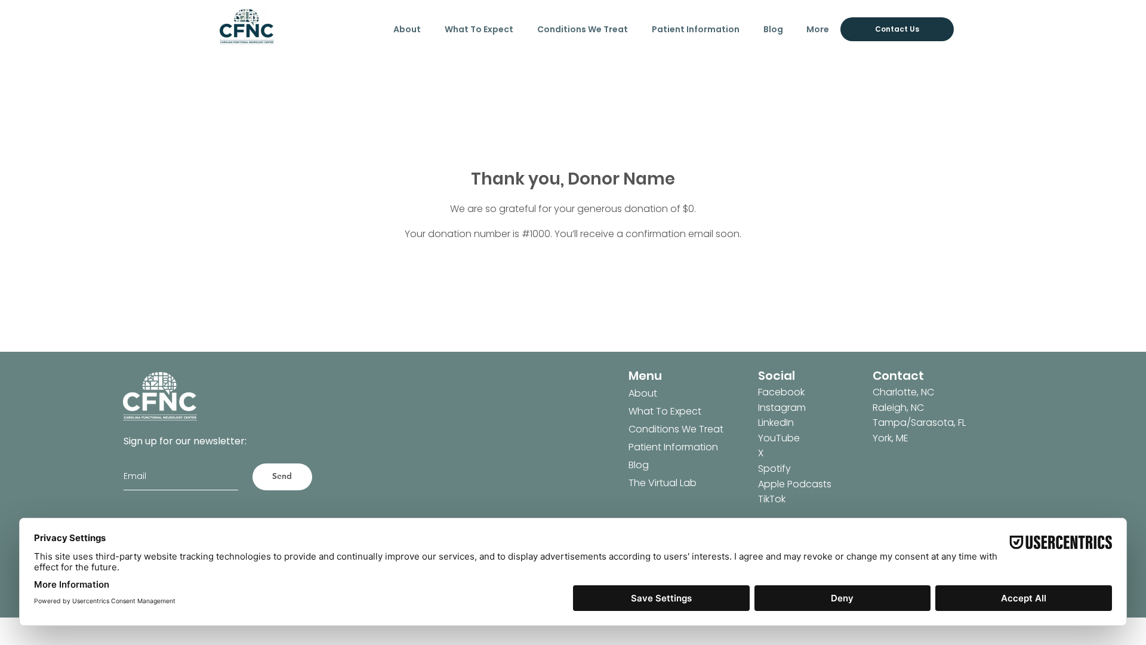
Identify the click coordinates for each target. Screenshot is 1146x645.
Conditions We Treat (665, 429)
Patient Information (665, 447)
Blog (639, 465)
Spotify (774, 468)
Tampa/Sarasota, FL (919, 422)
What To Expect (665, 411)
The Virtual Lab (663, 483)
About (643, 393)
